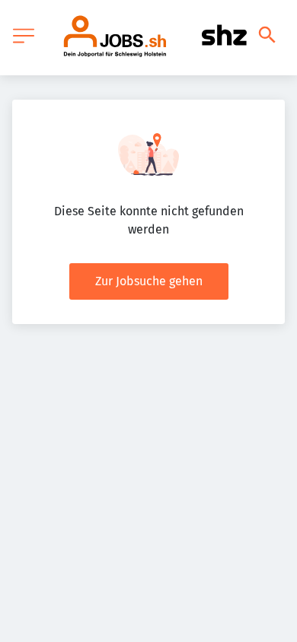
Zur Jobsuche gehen (149, 281)
